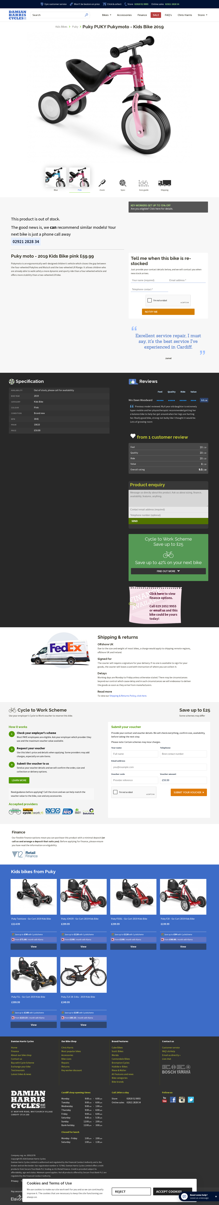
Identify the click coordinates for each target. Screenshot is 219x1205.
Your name (116, 747)
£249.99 (65, 1002)
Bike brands (118, 1081)
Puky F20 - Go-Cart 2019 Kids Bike (178, 918)
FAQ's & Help (168, 1051)
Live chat (166, 1058)
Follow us (167, 1092)
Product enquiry (147, 484)
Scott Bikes (117, 1051)
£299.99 (65, 924)
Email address (118, 761)
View (34, 946)
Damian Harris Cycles (22, 1041)
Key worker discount (71, 1070)
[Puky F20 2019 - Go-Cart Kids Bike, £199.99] (183, 897)
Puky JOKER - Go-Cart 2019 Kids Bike (79, 918)
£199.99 (165, 924)
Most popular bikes (71, 1051)
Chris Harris (185, 15)
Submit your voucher (187, 792)
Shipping (164, 190)
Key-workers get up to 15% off (152, 207)
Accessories (124, 15)
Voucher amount (168, 774)
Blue (56, 190)
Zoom (102, 190)
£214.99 (15, 924)
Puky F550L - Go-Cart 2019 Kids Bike (129, 918)
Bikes (105, 15)
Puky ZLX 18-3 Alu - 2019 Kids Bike (78, 996)
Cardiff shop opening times (76, 1092)
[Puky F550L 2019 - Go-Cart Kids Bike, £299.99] (133, 897)
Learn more (19, 780)
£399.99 (15, 1002)
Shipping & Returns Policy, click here (128, 695)
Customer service (171, 1047)
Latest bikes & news (21, 1074)
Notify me (151, 311)
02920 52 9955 (138, 4)
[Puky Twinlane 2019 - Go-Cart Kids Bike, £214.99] (34, 897)
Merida (115, 1055)
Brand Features (120, 1041)
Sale (156, 15)
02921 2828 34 (165, 4)
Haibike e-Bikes (120, 1066)
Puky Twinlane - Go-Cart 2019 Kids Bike (31, 918)
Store (130, 4)
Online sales (157, 4)
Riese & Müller (119, 1070)
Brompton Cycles (120, 1062)
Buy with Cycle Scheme (22, 1062)
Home (14, 1047)
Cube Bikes (117, 1047)
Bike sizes (66, 1058)
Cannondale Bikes (121, 1058)
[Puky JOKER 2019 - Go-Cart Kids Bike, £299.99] (83, 897)
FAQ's (168, 15)
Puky (75, 26)
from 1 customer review (162, 437)
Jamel (168, 358)
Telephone (165, 747)
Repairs (65, 1062)
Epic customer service (56, 4)
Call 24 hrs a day (120, 1092)
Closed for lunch (70, 1131)
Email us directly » (171, 1055)
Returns (65, 1066)
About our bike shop (21, 1055)
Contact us (16, 1058)
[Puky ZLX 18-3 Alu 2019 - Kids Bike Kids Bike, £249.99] (83, 975)
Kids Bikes (61, 26)
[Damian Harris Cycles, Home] (17, 15)
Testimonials (18, 1070)
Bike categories (120, 1077)
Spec (123, 190)
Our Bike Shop (68, 1041)
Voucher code (118, 774)
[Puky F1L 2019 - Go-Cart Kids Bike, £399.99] (34, 975)
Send (135, 521)
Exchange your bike (21, 1066)
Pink (80, 190)
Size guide (144, 190)
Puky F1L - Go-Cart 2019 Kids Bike (28, 996)
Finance (142, 15)
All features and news (122, 1074)
